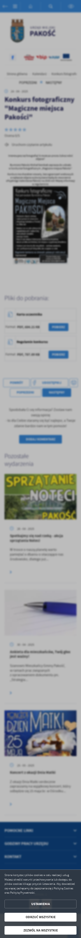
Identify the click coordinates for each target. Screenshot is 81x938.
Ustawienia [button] (40, 904)
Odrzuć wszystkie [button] (41, 917)
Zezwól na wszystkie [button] (40, 930)
